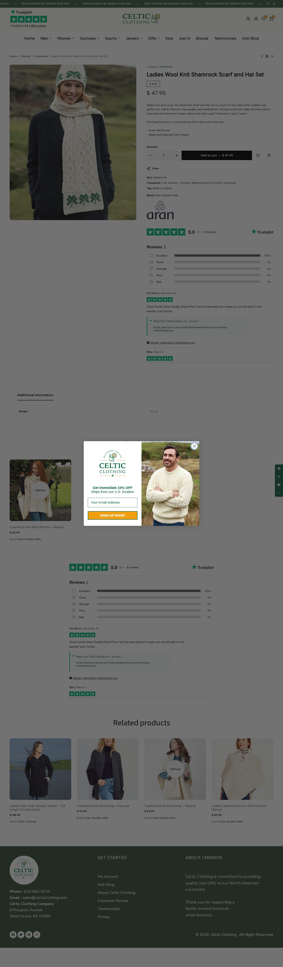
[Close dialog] (194, 446)
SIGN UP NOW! (112, 515)
